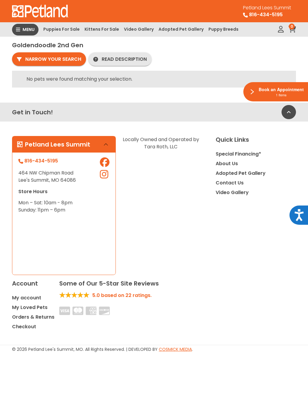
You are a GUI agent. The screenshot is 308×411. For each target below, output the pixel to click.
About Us (227, 163)
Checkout (24, 326)
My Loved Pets (30, 307)
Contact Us (230, 182)
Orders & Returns (33, 317)
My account (26, 297)
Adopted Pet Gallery (181, 29)
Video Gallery (139, 29)
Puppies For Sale (61, 29)
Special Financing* (238, 153)
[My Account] (281, 29)
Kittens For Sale (102, 29)
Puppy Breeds (223, 29)
